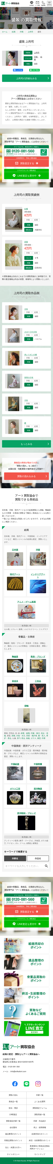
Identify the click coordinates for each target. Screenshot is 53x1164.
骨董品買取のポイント (13, 1140)
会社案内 (13, 1127)
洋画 (36, 57)
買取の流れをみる (26, 476)
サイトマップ (39, 1154)
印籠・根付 (35, 733)
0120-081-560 (14, 1066)
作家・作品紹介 (39, 1121)
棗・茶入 (41, 735)
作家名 (15, 858)
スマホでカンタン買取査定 (26, 170)
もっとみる (26, 443)
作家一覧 (39, 1095)
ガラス (33, 738)
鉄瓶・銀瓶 (25, 733)
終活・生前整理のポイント (40, 1140)
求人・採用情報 (39, 1127)
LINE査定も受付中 (27, 175)
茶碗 (13, 735)
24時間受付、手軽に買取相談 (26, 158)
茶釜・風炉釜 (31, 735)
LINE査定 (13, 1114)
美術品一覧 (13, 1101)
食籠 (28, 738)
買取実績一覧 (39, 1114)
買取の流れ (13, 1095)
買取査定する (27, 163)
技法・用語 (13, 1108)
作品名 (38, 858)
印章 (43, 738)
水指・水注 (20, 735)
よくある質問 (39, 1101)
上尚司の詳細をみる (26, 78)
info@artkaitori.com (18, 1071)
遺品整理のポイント (13, 1134)
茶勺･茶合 (21, 738)
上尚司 (36, 53)
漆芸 (39, 738)
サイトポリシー (13, 1154)
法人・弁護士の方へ (13, 1147)
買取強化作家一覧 (13, 1121)
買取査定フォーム (40, 1108)
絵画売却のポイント (40, 1134)
